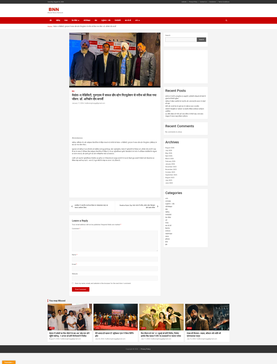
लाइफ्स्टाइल (168, 234)
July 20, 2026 (99, 339)
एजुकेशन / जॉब (105, 20)
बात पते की (128, 20)
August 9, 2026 (54, 339)
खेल (96, 20)
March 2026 (169, 159)
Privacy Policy (193, 2)
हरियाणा (167, 239)
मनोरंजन (167, 231)
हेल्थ (73, 91)
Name (74, 255)
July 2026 (168, 150)
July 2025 (168, 180)
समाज (167, 236)
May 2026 (168, 153)
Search (167, 35)
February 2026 (170, 161)
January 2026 (170, 164)
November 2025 (171, 169)
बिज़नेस (167, 228)
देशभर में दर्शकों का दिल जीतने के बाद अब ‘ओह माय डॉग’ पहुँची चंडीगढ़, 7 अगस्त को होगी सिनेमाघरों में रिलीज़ (69, 334)
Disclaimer (212, 2)
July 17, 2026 (145, 339)
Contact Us (203, 2)
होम (51, 20)
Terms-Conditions (223, 2)
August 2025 (169, 178)
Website (75, 274)
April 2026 (168, 156)
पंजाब (65, 20)
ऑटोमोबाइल (87, 20)
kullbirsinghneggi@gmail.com (95, 103)
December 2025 (170, 167)
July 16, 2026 (191, 339)
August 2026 (169, 148)
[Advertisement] (115, 121)
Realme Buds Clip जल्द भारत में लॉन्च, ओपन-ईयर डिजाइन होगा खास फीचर (137, 206)
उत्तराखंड (168, 201)
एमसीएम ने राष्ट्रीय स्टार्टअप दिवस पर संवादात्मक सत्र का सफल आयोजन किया (91, 206)
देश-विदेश (74, 20)
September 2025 (171, 175)
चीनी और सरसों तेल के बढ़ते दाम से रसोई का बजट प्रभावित (182, 106)
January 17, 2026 (78, 103)
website (184, 2)
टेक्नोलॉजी (118, 20)
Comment (76, 229)
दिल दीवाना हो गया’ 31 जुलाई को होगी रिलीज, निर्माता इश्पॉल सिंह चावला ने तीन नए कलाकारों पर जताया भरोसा (161, 334)
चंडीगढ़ (58, 20)
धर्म (166, 220)
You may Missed (57, 300)
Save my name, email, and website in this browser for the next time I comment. (103, 283)
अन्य (136, 20)
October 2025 (170, 172)
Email (74, 264)
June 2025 (169, 183)
